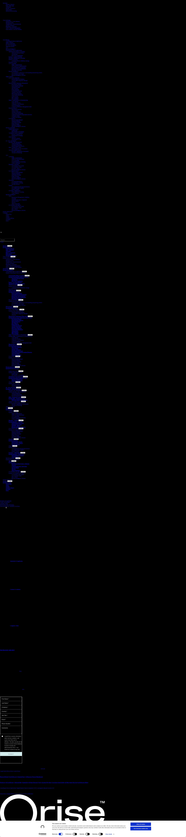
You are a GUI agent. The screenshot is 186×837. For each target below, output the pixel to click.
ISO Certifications (29, 793)
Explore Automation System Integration (18, 378)
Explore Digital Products (11, 308)
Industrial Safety (9, 22)
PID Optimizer (15, 98)
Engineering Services (13, 129)
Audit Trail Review (16, 102)
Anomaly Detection (16, 92)
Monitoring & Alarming (17, 135)
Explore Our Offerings (8, 270)
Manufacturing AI (13, 108)
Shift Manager (15, 88)
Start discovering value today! (7, 650)
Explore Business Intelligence (15, 301)
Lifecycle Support (16, 138)
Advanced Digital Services (15, 150)
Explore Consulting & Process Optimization (16, 272)
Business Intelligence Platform (19, 75)
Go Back (10, 245)
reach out (43, 768)
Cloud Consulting (16, 163)
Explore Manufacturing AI (15, 345)
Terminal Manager (16, 87)
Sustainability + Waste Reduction (13, 24)
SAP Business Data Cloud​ (18, 74)
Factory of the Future (8, 211)
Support (10, 185)
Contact (7, 217)
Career (7, 215)
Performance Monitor (16, 84)
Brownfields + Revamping (18, 131)
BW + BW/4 (15, 209)
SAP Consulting (12, 63)
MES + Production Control (15, 147)
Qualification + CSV (16, 139)
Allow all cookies (140, 824)
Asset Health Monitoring (17, 95)
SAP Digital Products (14, 171)
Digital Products (9, 42)
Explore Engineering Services (15, 372)
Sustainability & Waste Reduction (30, 782)
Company (5, 213)
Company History (10, 218)
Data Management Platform (18, 79)
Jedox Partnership (16, 203)
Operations (11, 180)
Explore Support (12, 447)
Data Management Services (18, 146)
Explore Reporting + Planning (16, 421)
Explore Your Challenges (8, 258)
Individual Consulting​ (17, 70)
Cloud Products (15, 193)
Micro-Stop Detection (17, 93)
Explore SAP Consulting (14, 292)
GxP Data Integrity (16, 105)
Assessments (14, 54)
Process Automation (10, 43)
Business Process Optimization (19, 68)
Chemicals (8, 7)
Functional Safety (13, 62)
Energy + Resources (10, 8)
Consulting (11, 156)
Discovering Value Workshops (7, 505)
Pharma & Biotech (4, 776)
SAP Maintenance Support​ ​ (18, 188)
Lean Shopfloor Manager (17, 85)
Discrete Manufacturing (11, 11)
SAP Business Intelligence (15, 205)
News (7, 220)
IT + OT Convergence (11, 45)
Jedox (10, 196)
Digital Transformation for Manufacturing (18, 100)
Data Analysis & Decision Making (80, 782)
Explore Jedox (12, 462)
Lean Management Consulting (19, 67)
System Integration (16, 143)
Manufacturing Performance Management (18, 83)
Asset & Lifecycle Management (65, 782)
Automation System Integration (16, 133)
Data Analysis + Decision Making (13, 29)
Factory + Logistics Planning (15, 56)
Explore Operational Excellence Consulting (19, 277)
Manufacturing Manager (17, 119)
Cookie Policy (17, 771)
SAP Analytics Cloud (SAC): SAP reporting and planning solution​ (27, 72)
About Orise (8, 214)
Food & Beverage (13, 776)
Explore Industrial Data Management (17, 391)
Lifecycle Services (10, 46)
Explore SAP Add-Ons (14, 357)
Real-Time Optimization (17, 55)
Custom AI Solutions (16, 117)
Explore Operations (13, 440)
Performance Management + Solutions (20, 197)
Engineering (14, 130)
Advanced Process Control (18, 53)
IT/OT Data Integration (14, 77)
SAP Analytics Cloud (16, 167)
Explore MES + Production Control (17, 398)
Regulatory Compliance (11, 26)
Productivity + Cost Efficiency (13, 21)
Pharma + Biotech (10, 4)
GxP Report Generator (17, 91)
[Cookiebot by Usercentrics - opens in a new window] (42, 834)
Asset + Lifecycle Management (13, 28)
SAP (7, 47)
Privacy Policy (10, 771)
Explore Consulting (13, 412)
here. (20, 671)
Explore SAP (9, 409)
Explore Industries (7, 247)
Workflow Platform (16, 125)
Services (13, 202)
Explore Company (7, 482)
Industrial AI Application (5, 501)
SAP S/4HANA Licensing (18, 192)
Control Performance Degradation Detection (22, 114)
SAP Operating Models (17, 181)
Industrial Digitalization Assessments (20, 151)
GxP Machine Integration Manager (20, 80)
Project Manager (15, 123)
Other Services (12, 137)
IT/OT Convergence (38, 788)
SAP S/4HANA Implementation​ (19, 66)
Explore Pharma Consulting (15, 286)
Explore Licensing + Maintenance (16, 454)
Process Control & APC (17, 134)
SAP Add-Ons (12, 118)
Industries (5, 3)
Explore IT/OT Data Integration (16, 311)
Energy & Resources (27, 776)
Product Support (15, 189)
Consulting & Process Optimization (14, 41)
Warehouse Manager (16, 122)
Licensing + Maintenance (14, 190)
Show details (108, 834)
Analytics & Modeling (17, 152)
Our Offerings (6, 39)
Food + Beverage (10, 5)
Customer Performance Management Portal (21, 106)
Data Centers (9, 9)
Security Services (16, 184)
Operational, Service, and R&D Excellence (10, 506)
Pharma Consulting (13, 59)
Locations (8, 219)
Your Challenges (7, 20)
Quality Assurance (10, 25)
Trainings (14, 198)
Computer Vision (15, 116)
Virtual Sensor (15, 96)
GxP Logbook (15, 101)
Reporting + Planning (14, 164)
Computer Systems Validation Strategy (20, 60)
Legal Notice (3, 771)
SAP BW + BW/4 (16, 168)
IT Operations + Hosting (17, 182)
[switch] (75, 834)
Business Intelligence (10, 49)
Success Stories (15, 201)
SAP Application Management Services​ (21, 186)
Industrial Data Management (15, 142)
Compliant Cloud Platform (18, 104)
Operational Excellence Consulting (17, 51)
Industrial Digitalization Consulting (17, 58)
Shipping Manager (16, 121)
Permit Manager (15, 89)
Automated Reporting (17, 144)
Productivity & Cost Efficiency (7, 782)
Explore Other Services (14, 383)
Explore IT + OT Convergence (13, 389)
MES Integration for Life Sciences (19, 148)
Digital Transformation (17, 64)
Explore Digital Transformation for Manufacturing (20, 336)
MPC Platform (15, 97)
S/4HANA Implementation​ (18, 159)
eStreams (14, 81)
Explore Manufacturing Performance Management (20, 317)
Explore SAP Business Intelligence (17, 473)
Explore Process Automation (12, 368)
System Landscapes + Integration (19, 199)
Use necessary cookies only (141, 828)
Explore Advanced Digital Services (17, 402)
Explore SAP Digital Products (15, 429)
